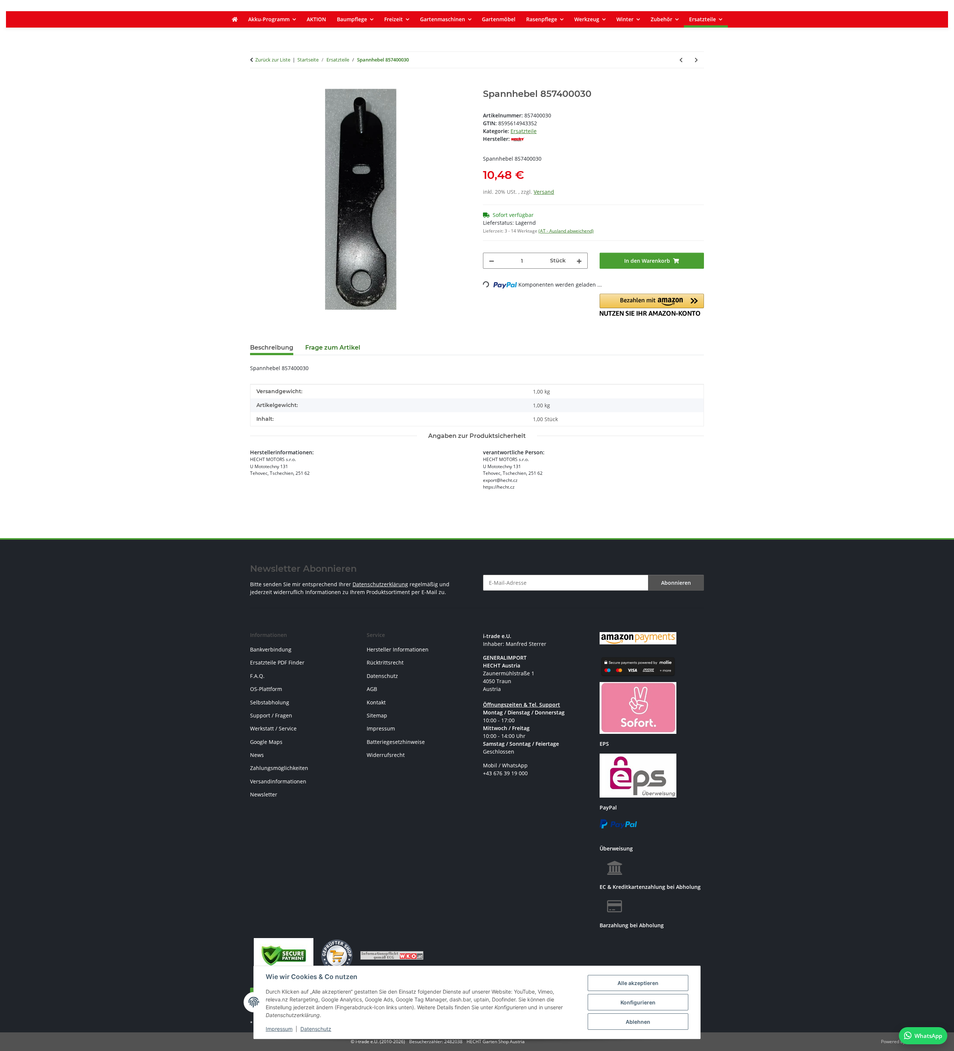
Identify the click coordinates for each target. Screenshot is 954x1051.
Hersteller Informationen (398, 649)
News (257, 754)
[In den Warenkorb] (256, 85)
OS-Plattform (266, 688)
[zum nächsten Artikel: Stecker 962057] (696, 60)
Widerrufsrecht (386, 754)
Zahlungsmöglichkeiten (279, 767)
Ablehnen (638, 1022)
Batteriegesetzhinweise (396, 741)
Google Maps (266, 741)
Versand (544, 191)
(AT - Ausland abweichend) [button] (566, 231)
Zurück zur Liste (272, 59)
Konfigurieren (638, 1002)
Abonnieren (676, 582)
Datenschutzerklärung (380, 584)
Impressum (279, 1029)
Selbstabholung (269, 702)
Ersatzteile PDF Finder (277, 662)
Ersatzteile (524, 131)
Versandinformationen (278, 781)
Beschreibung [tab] (271, 347)
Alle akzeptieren (637, 983)
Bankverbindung (270, 649)
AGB (372, 688)
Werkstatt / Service (273, 728)
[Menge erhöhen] (579, 260)
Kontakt (376, 702)
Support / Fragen (271, 715)
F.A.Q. (257, 675)
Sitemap (377, 715)
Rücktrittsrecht (385, 662)
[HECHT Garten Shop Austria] (234, 19)
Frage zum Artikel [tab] (332, 347)
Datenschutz (315, 1029)
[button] (652, 305)
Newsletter (263, 794)
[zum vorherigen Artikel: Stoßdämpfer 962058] (681, 60)
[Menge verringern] (491, 260)
